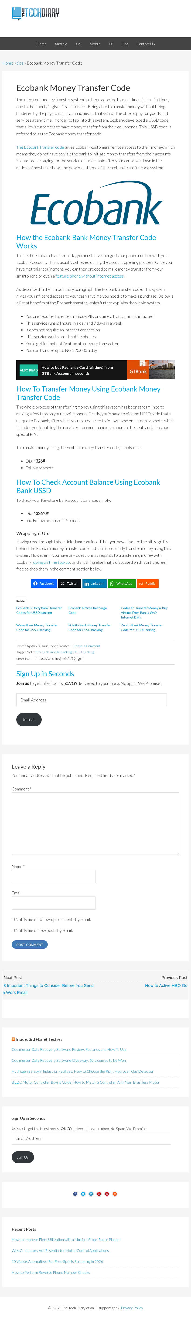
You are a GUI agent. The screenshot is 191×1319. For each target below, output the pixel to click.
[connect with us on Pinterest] (107, 1195)
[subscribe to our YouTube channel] (99, 1195)
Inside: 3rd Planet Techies (39, 1039)
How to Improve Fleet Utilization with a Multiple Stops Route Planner (66, 1239)
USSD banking (83, 652)
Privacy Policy (132, 1307)
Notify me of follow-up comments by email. (53, 919)
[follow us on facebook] (75, 1195)
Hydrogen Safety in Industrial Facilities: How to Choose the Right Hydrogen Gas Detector (82, 1071)
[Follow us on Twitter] (83, 1195)
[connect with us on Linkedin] (91, 1195)
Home (7, 62)
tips (20, 62)
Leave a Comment (87, 646)
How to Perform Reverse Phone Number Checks (51, 1272)
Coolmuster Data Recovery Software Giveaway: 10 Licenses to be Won (69, 1060)
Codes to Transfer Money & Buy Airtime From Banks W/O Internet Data (144, 612)
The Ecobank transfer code (40, 147)
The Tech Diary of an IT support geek (95, 14)
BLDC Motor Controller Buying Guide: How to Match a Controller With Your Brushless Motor (86, 1082)
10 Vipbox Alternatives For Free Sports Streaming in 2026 (57, 1261)
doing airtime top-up (51, 562)
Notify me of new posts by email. (44, 930)
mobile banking (61, 652)
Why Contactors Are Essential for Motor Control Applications (60, 1250)
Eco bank (42, 652)
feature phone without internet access (89, 275)
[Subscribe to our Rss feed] (115, 1195)
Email (18, 892)
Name (18, 866)
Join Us (29, 719)
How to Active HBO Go (166, 985)
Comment (21, 788)
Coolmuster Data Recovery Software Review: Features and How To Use (69, 1049)
